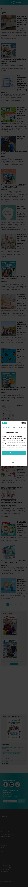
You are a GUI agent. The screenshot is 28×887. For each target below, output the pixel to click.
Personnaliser (13, 457)
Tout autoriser (14, 453)
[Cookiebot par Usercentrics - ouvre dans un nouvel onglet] (20, 423)
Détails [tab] (13, 427)
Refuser (14, 462)
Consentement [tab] (5, 427)
